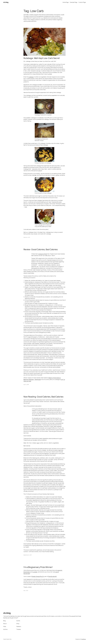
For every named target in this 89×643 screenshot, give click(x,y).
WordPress (83, 639)
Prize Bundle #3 (52, 576)
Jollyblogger (37, 379)
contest (35, 572)
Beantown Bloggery (29, 379)
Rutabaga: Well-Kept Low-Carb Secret (42, 58)
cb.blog (5, 2)
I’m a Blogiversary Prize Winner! (38, 567)
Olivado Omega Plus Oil (38, 576)
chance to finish (42, 254)
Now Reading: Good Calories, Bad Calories (43, 396)
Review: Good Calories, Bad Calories (41, 249)
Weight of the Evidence (54, 378)
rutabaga (31, 77)
